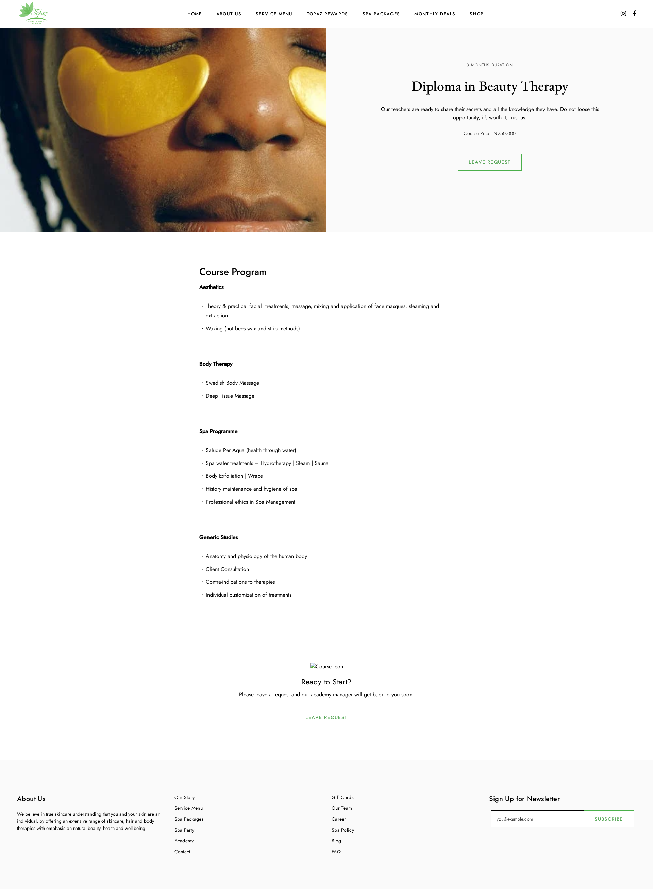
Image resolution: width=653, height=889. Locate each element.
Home (194, 14)
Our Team (342, 808)
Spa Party (184, 829)
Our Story (184, 797)
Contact (182, 851)
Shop (477, 14)
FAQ (336, 851)
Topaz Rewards (327, 14)
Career (339, 819)
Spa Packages (381, 14)
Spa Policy (343, 829)
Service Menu (274, 14)
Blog (336, 840)
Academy (184, 840)
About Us (228, 14)
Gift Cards (343, 797)
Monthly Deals (434, 14)
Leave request (489, 162)
